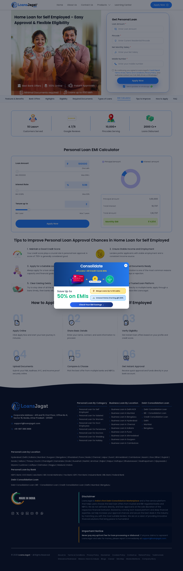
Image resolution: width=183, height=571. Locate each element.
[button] (91, 285)
